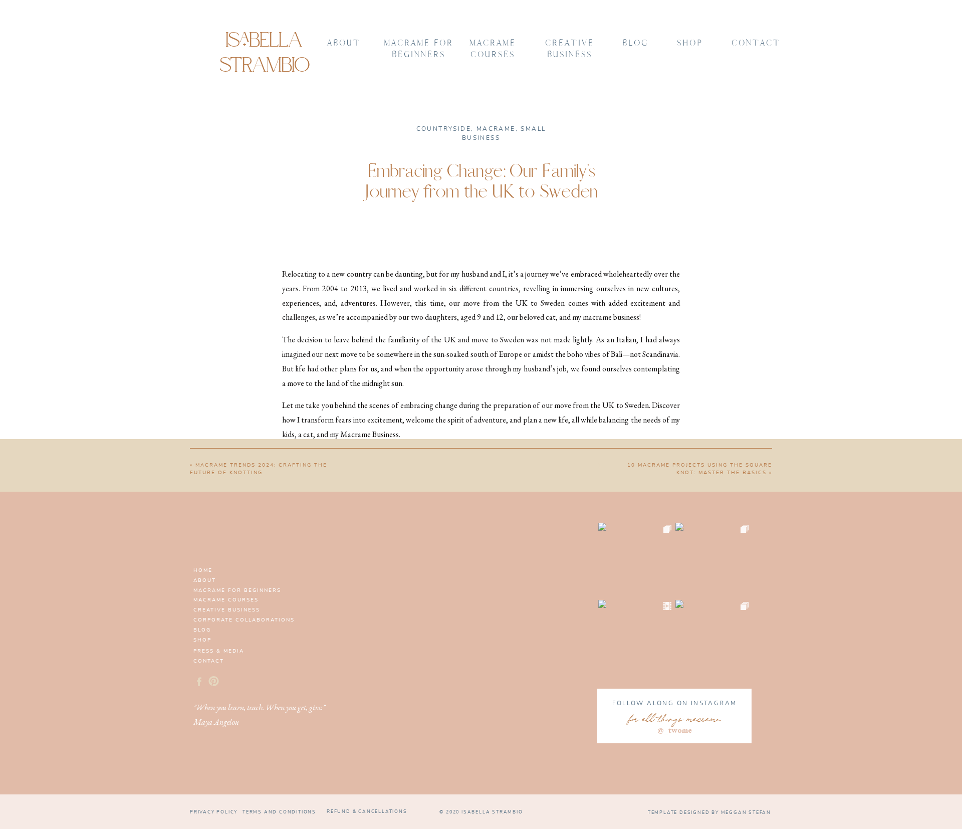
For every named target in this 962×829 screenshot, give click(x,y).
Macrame (496, 129)
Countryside (443, 129)
